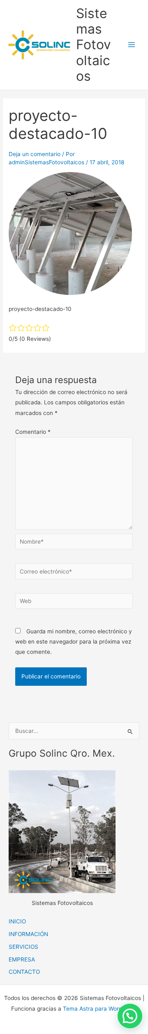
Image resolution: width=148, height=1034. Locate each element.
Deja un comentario (34, 154)
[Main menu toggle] (131, 44)
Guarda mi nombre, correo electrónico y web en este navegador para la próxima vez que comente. (73, 641)
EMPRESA (22, 959)
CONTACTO (24, 971)
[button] (130, 1016)
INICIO (17, 921)
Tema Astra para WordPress (100, 1008)
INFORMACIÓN (28, 934)
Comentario (33, 432)
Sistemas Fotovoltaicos (93, 44)
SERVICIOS (23, 946)
